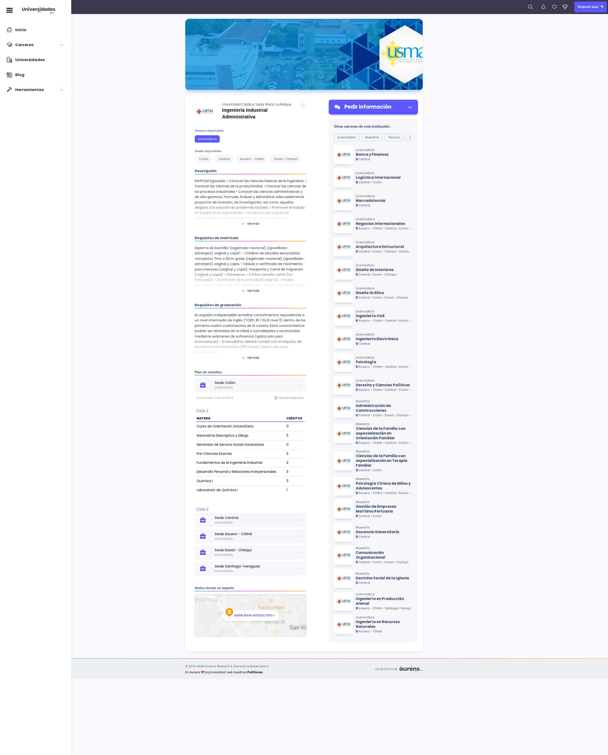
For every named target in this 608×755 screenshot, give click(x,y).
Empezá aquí (588, 7)
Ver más (253, 224)
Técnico (394, 137)
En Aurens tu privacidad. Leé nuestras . (224, 672)
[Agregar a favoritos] (303, 105)
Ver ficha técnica (291, 398)
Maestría (372, 137)
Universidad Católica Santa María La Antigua (256, 104)
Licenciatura (207, 139)
